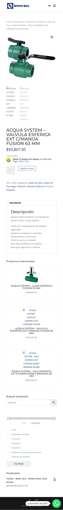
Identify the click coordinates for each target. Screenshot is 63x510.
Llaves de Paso (35, 182)
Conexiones (40, 21)
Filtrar (19, 463)
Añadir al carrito (27, 168)
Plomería (30, 21)
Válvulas (22, 186)
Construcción (18, 21)
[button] (52, 37)
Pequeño (10, 190)
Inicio (8, 21)
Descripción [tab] (15, 202)
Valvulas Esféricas (35, 186)
